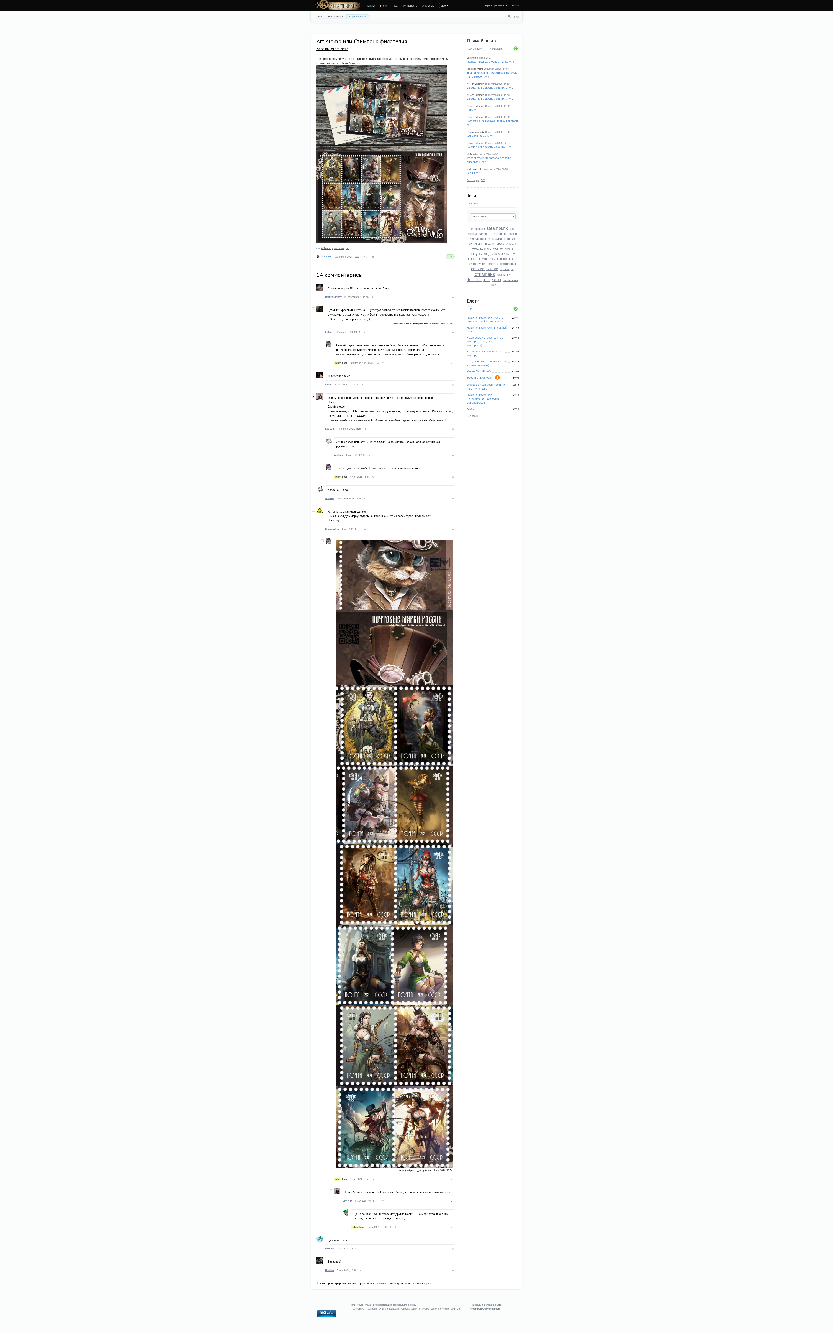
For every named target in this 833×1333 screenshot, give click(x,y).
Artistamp (326, 248)
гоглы (502, 233)
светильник (508, 263)
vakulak (329, 1248)
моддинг (499, 254)
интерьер (498, 243)
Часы (470, 109)
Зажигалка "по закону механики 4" (487, 147)
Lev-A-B (330, 428)
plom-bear (326, 256)
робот (513, 258)
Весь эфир (473, 180)
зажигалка (495, 238)
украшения (503, 274)
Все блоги (472, 415)
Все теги (473, 203)
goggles (480, 228)
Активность (410, 5)
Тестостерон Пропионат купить (368, 1308)
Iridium (470, 154)
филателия (338, 248)
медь (488, 253)
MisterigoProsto (475, 68)
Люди (395, 5)
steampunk (497, 228)
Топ (470, 308)
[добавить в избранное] (373, 256)
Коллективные (335, 16)
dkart (328, 384)
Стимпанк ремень (478, 135)
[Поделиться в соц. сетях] (365, 256)
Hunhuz (329, 1270)
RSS (483, 180)
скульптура (507, 269)
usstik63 (471, 57)
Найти (515, 16)
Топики (371, 5)
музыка (510, 254)
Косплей (498, 248)
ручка (472, 263)
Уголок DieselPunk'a (479, 371)
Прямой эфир (481, 41)
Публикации (495, 48)
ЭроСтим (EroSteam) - (480, 377)
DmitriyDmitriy (333, 296)
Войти (515, 5)
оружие (483, 258)
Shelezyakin (332, 529)
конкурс (485, 248)
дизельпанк (478, 238)
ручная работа (487, 263)
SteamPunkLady (475, 132)
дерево (512, 233)
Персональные (357, 16)
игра (488, 243)
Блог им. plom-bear (332, 48)
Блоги (383, 5)
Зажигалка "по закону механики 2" (487, 87)
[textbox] (493, 216)
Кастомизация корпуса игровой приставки (493, 120)
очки (492, 258)
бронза (472, 233)
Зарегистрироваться (495, 5)
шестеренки (510, 280)
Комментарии (475, 48)
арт (512, 228)
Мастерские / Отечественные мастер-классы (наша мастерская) (485, 341)
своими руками (484, 268)
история (511, 243)
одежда (472, 258)
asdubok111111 (475, 169)
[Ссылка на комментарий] (372, 297)
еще (443, 5)
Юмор (492, 285)
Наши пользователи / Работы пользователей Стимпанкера (485, 319)
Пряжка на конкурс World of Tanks (487, 61)
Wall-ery (338, 454)
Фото (486, 280)
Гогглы (471, 173)
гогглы (493, 233)
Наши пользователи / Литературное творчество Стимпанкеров (483, 398)
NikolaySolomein (475, 83)
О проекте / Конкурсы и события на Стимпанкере (487, 386)
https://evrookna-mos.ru (364, 1304)
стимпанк (484, 273)
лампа (509, 248)
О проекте (428, 5)
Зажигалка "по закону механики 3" (487, 98)
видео (483, 233)
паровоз (502, 258)
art (472, 228)
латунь (475, 253)
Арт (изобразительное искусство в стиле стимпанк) (487, 363)
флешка (474, 279)
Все (320, 16)
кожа (475, 248)
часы (496, 279)
